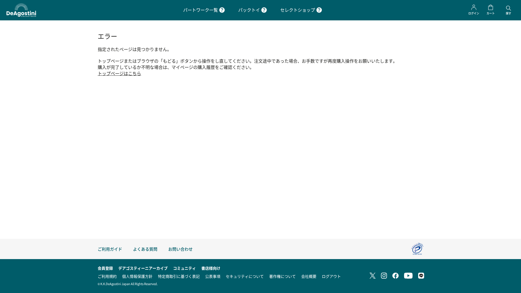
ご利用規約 (107, 276)
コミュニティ (184, 268)
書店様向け (210, 268)
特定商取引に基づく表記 (179, 276)
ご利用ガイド (110, 249)
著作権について (282, 276)
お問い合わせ (180, 249)
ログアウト (331, 276)
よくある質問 (145, 249)
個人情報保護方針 (137, 276)
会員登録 (105, 268)
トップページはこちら (119, 73)
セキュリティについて (245, 276)
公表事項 (212, 276)
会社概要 (308, 276)
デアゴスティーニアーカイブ (143, 268)
